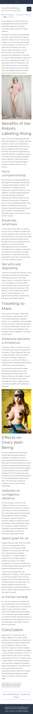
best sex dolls (14, 686)
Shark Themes (23, 711)
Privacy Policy (23, 709)
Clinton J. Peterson (24, 15)
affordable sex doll (9, 684)
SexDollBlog (10, 8)
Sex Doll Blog (8, 15)
